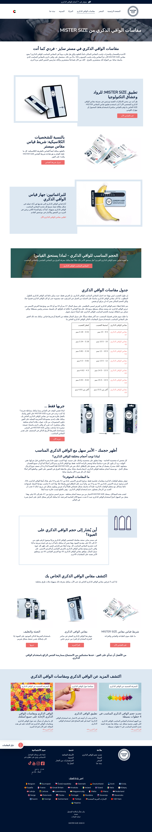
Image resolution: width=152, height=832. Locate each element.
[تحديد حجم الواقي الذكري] (20, 745)
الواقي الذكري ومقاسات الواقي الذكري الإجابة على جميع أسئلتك (35, 715)
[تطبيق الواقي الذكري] (76, 696)
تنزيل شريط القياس (53, 162)
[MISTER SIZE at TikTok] (29, 763)
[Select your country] (14, 11)
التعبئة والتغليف (31, 631)
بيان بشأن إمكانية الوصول (76, 811)
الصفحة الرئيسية (113, 11)
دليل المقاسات (8, 745)
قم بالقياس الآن (127, 115)
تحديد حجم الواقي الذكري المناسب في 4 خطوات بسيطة (120, 715)
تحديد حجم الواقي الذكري (92, 755)
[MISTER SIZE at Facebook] (43, 763)
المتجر (101, 11)
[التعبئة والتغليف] (32, 609)
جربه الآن (57, 439)
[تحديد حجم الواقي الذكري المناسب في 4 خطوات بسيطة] (120, 696)
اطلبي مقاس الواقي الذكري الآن (53, 217)
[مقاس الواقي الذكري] (76, 609)
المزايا (70, 11)
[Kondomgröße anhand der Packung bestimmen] (109, 420)
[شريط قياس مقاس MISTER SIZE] (120, 609)
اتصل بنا (70, 763)
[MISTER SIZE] (124, 754)
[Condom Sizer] (108, 203)
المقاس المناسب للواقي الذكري (76, 266)
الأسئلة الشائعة (68, 755)
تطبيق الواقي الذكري (85, 713)
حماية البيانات (76, 817)
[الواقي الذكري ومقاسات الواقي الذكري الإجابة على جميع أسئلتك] (32, 696)
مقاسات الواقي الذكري (86, 11)
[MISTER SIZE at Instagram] (38, 763)
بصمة (76, 814)
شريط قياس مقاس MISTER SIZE (120, 631)
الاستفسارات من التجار (65, 760)
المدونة (61, 11)
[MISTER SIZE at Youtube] (33, 763)
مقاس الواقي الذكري (76, 631)
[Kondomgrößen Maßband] (109, 151)
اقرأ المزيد (137, 729)
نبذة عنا (52, 11)
